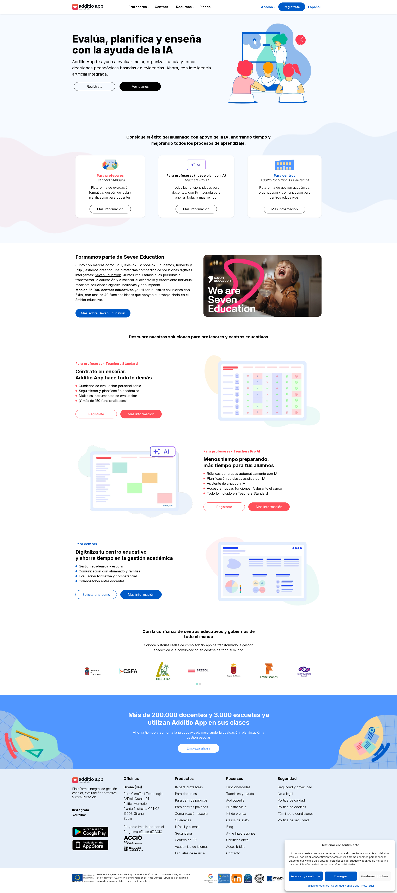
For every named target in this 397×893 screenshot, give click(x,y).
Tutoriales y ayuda (240, 794)
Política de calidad (291, 800)
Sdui (118, 265)
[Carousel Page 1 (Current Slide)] (197, 684)
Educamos (166, 265)
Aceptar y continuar (305, 876)
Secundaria (183, 833)
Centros (161, 7)
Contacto (233, 853)
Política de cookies (317, 885)
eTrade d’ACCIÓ (150, 832)
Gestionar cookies (374, 876)
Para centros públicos (191, 800)
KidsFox (130, 265)
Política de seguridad (293, 820)
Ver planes (140, 86)
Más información (110, 209)
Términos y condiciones (295, 813)
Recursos (184, 7)
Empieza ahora (198, 748)
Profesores (137, 7)
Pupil (79, 270)
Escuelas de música (190, 853)
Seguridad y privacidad (345, 885)
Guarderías (183, 820)
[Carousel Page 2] (200, 684)
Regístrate (292, 7)
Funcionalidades (238, 787)
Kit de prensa (236, 813)
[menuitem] (315, 7)
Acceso (267, 7)
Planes (205, 7)
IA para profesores (189, 787)
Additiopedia (235, 800)
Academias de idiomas (191, 846)
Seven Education (108, 275)
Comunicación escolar (191, 813)
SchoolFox (147, 265)
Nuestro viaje (236, 807)
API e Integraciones (240, 833)
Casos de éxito (237, 820)
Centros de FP (186, 840)
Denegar (340, 876)
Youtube (79, 815)
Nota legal (367, 885)
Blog (229, 827)
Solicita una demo (96, 594)
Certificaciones (237, 840)
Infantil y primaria (187, 827)
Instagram (80, 810)
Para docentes (186, 794)
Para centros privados (191, 807)
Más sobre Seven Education (103, 313)
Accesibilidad (235, 846)
